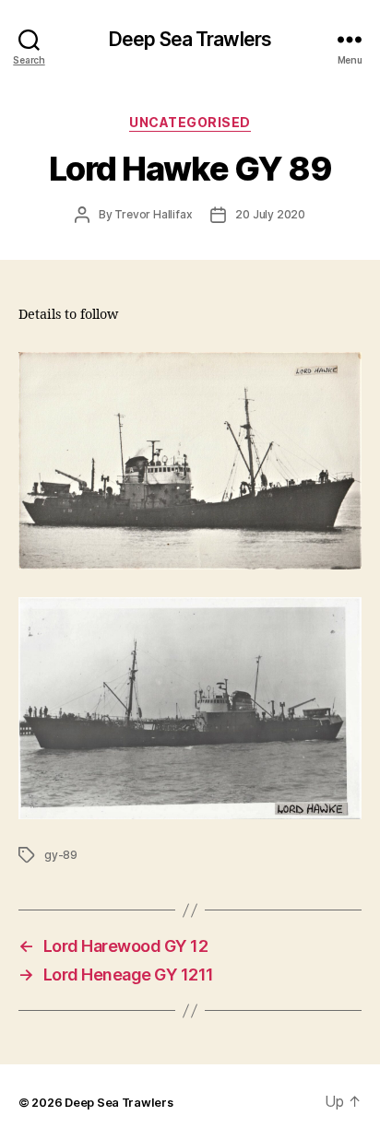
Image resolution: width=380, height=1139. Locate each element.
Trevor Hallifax (153, 214)
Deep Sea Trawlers (190, 39)
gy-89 (60, 855)
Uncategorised (190, 122)
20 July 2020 (270, 214)
